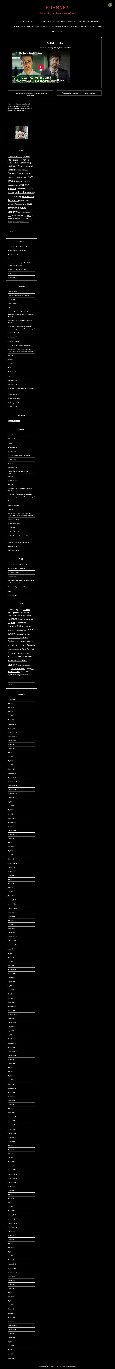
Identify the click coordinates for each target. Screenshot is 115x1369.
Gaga (26, 170)
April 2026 (10, 716)
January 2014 (12, 1170)
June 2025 (11, 757)
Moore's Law (21, 189)
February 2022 (12, 900)
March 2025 (11, 769)
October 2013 (12, 1182)
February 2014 (12, 1166)
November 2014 (12, 1129)
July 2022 (10, 879)
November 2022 (12, 863)
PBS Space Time (12, 380)
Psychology (17, 197)
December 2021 (12, 908)
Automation (23, 160)
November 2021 (12, 912)
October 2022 (12, 867)
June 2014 (11, 1149)
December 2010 (12, 1321)
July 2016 (10, 1067)
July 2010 (10, 1342)
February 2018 (12, 1006)
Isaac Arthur (11, 349)
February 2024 (12, 822)
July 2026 (10, 703)
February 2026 (12, 724)
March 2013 (11, 1211)
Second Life (12, 204)
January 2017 (12, 1047)
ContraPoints (11, 312)
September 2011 (12, 1284)
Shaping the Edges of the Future (83, 26)
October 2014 (12, 1133)
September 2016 (12, 1059)
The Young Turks (13, 403)
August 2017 (11, 1031)
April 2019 (10, 961)
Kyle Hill (10, 360)
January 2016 (12, 1092)
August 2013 (11, 1190)
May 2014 (10, 1153)
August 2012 (11, 1239)
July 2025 (10, 752)
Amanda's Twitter (13, 295)
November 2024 (12, 785)
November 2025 (12, 736)
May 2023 (10, 851)
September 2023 (12, 834)
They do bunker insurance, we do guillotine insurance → (79, 93)
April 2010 (10, 1354)
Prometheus (10, 197)
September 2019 (12, 945)
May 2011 (10, 1301)
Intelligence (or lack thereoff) (21, 177)
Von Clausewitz (14, 219)
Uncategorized (18, 215)
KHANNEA (57, 7)
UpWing (28, 216)
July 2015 (10, 1108)
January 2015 (12, 1121)
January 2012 (12, 1268)
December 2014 (12, 1125)
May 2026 (10, 712)
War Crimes (23, 219)
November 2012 (12, 1227)
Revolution (13, 200)
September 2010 (12, 1333)
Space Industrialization (24, 212)
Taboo (9, 216)
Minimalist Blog (61, 1366)
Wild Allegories (18, 222)
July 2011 (10, 1293)
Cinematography (25, 163)
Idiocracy (11, 177)
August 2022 (11, 875)
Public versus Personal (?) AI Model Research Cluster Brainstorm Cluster (40, 26)
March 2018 (11, 1002)
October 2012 (12, 1231)
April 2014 (10, 1157)
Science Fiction (24, 201)
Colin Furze (11, 308)
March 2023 (11, 859)
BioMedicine (11, 163)
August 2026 (11, 699)
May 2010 (10, 1350)
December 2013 (12, 1174)
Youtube (26, 222)
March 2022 (11, 896)
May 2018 (10, 994)
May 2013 (10, 1202)
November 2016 (12, 1051)
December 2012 (12, 1223)
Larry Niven (25, 181)
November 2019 (12, 937)
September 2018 (12, 978)
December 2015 (12, 1096)
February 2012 (12, 1264)
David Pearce (11, 326)
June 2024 (11, 806)
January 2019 (12, 973)
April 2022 (10, 892)
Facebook (21, 170)
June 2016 (11, 1072)
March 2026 (11, 720)
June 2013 (11, 1198)
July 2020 (10, 920)
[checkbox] (110, 5)
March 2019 (11, 965)
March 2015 (11, 1112)
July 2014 (10, 1145)
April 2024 (10, 814)
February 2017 (12, 1043)
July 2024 (10, 802)
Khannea (19, 181)
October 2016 (12, 1055)
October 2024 (12, 789)
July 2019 (10, 953)
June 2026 (11, 707)
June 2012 (11, 1248)
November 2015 (12, 1100)
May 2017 (10, 1039)
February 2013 (12, 1215)
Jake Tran (10, 355)
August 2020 (11, 916)
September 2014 (12, 1137)
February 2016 (12, 1088)
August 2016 (11, 1063)
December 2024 (12, 781)
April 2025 (10, 765)
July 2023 (10, 842)
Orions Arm (11, 376)
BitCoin (17, 163)
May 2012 (10, 1252)
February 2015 (12, 1117)
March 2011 (11, 1309)
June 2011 (11, 1297)
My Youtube (11, 372)
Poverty (31, 192)
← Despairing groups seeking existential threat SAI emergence (30, 94)
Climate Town (12, 304)
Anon (20, 157)
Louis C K (10, 364)
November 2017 (12, 1018)
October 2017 (12, 1023)
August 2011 (11, 1288)
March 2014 (11, 1162)
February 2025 (12, 773)
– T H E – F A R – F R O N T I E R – (28, 21)
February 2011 (12, 1313)
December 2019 (12, 933)
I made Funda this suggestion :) (53, 21)
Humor (28, 173)
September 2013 (12, 1186)
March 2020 (11, 928)
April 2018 (10, 998)
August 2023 (11, 838)
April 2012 (10, 1256)
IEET (9, 345)
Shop (100, 26)
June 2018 (11, 990)
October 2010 (12, 1329)
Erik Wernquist (12, 337)
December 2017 (12, 1014)
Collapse (12, 166)
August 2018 (11, 982)
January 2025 (12, 777)
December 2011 (12, 1272)
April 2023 (10, 855)
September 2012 (12, 1235)
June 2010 (11, 1346)
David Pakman (12, 320)
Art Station (11, 299)
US (32, 216)
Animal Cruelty (13, 157)
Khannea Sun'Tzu (65, 48)
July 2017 (10, 1035)
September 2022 (12, 871)
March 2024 (11, 818)
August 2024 (11, 797)
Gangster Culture (16, 173)
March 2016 (11, 1084)
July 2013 (10, 1194)
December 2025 (12, 732)
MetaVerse (17, 185)
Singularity (22, 204)
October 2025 (12, 740)
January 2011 (12, 1317)
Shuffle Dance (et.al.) (14, 399)
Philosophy (13, 193)
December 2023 (12, 826)
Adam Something (13, 291)
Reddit (9, 388)
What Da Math (12, 407)
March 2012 (11, 1260)
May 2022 (10, 888)
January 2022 (12, 904)
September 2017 (12, 1027)
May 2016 (10, 1076)
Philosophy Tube (12, 384)
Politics (22, 192)
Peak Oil (30, 189)
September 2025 (12, 744)
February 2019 (12, 969)
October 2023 (12, 830)
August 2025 (11, 748)
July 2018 (10, 986)
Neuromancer (93, 21)
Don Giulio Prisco (13, 333)
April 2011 (10, 1305)
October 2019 (12, 941)
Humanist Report (13, 341)
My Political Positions (76, 21)
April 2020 (10, 924)
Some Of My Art (57, 31)
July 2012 (10, 1243)
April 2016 (10, 1080)
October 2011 (12, 1280)
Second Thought (12, 394)
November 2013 (12, 1178)
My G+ (9, 368)
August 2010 (11, 1338)
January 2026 (12, 728)
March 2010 (11, 1358)
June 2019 (11, 957)
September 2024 (12, 793)
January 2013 (12, 1219)
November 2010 (12, 1325)
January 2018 (12, 1010)
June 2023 (11, 847)
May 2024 (10, 810)
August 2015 (11, 1104)
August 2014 (11, 1141)
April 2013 (10, 1207)
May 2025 (10, 761)
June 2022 (11, 883)
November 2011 (12, 1276)
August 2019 (11, 949)
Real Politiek (28, 196)
